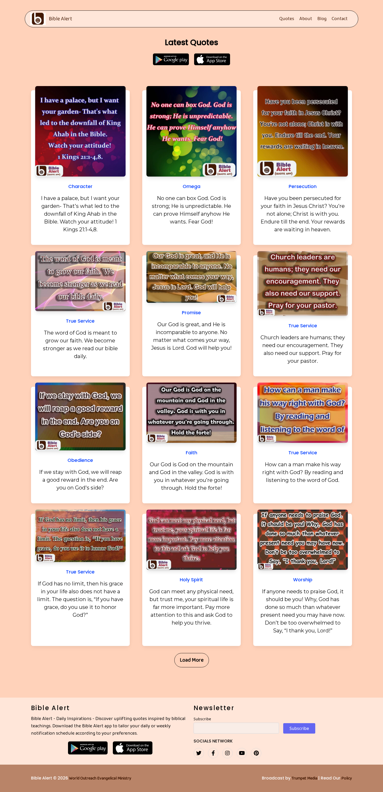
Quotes (286, 19)
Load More (191, 660)
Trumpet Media (305, 778)
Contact (340, 19)
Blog (321, 19)
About (305, 19)
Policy (346, 778)
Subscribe (202, 718)
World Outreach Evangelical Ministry (100, 778)
